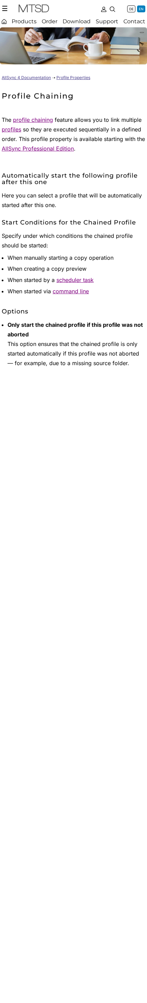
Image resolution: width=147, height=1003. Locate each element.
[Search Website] (112, 8)
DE (131, 9)
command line (71, 291)
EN (141, 9)
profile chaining (33, 119)
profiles (11, 129)
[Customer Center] (103, 8)
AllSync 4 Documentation (26, 77)
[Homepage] (4, 21)
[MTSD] (33, 9)
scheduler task (75, 280)
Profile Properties (73, 77)
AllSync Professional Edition (38, 148)
